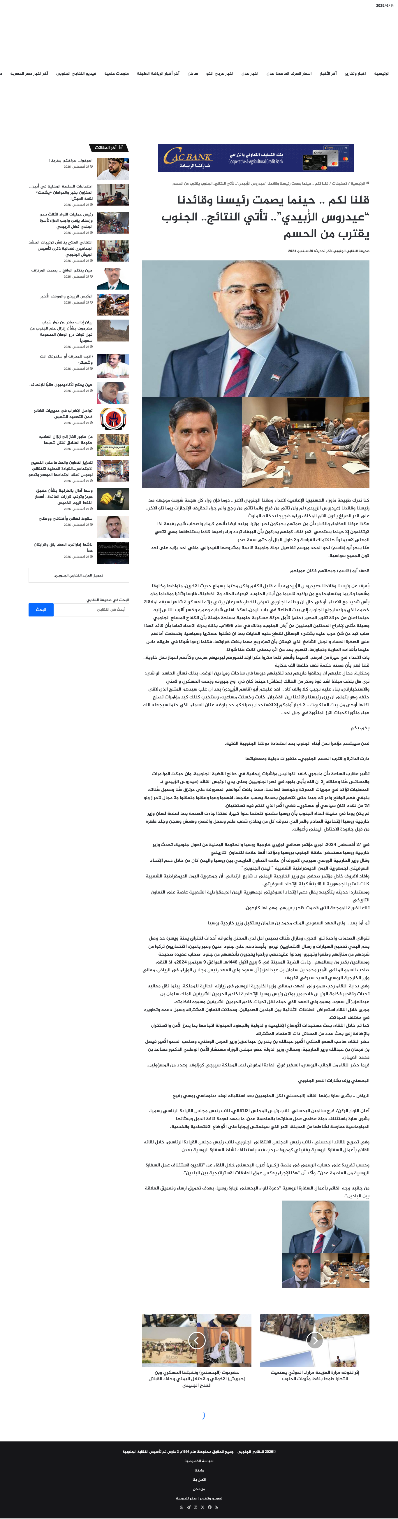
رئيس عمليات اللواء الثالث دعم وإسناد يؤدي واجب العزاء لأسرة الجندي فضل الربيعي (66, 220)
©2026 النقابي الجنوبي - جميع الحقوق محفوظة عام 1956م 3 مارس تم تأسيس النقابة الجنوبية (199, 1452)
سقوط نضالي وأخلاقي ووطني (66, 518)
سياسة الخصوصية (199, 1461)
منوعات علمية (116, 73)
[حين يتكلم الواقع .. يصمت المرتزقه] (113, 279)
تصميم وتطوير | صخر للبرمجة (199, 1498)
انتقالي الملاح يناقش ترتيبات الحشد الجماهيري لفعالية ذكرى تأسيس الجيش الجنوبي (61, 248)
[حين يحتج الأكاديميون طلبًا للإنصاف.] (113, 393)
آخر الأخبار (328, 73)
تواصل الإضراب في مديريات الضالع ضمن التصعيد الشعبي (63, 413)
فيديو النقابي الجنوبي (76, 73)
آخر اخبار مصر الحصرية (29, 73)
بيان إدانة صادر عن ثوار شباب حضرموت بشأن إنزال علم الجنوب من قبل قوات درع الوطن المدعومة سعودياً (61, 331)
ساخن (193, 73)
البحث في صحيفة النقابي (108, 600)
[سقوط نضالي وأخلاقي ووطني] (113, 527)
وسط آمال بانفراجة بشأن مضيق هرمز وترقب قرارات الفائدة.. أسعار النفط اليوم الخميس (64, 496)
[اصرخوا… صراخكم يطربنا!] (113, 169)
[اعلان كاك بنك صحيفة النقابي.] (256, 159)
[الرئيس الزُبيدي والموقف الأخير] (113, 305)
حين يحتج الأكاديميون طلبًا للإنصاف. (61, 384)
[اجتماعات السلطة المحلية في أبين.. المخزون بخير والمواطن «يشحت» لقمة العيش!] (113, 195)
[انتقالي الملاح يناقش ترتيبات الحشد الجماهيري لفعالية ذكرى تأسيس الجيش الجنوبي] (113, 251)
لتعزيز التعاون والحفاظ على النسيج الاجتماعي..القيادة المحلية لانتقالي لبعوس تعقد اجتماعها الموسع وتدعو (61, 468)
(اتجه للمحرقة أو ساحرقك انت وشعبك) (66, 359)
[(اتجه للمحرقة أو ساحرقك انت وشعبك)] (113, 366)
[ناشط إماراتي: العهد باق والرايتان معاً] (113, 553)
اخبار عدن (250, 73)
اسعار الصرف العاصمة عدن (289, 73)
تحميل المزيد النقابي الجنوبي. (78, 575)
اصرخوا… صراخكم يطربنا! (71, 160)
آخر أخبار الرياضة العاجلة (158, 73)
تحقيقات (339, 184)
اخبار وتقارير (355, 73)
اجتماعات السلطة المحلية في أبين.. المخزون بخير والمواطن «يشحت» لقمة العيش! (61, 192)
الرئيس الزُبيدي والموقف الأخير (66, 296)
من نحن (199, 1489)
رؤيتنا (199, 1470)
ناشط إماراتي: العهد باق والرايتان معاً (63, 547)
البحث (41, 610)
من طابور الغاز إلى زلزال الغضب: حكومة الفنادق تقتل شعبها (66, 439)
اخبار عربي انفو (219, 73)
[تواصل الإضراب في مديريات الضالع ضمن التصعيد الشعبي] (113, 419)
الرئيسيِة (382, 73)
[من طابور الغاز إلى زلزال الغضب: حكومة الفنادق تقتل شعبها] (113, 445)
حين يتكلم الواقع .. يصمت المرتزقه (62, 270)
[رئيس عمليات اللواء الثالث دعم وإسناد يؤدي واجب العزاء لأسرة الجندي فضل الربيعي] (113, 223)
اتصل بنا (199, 1480)
